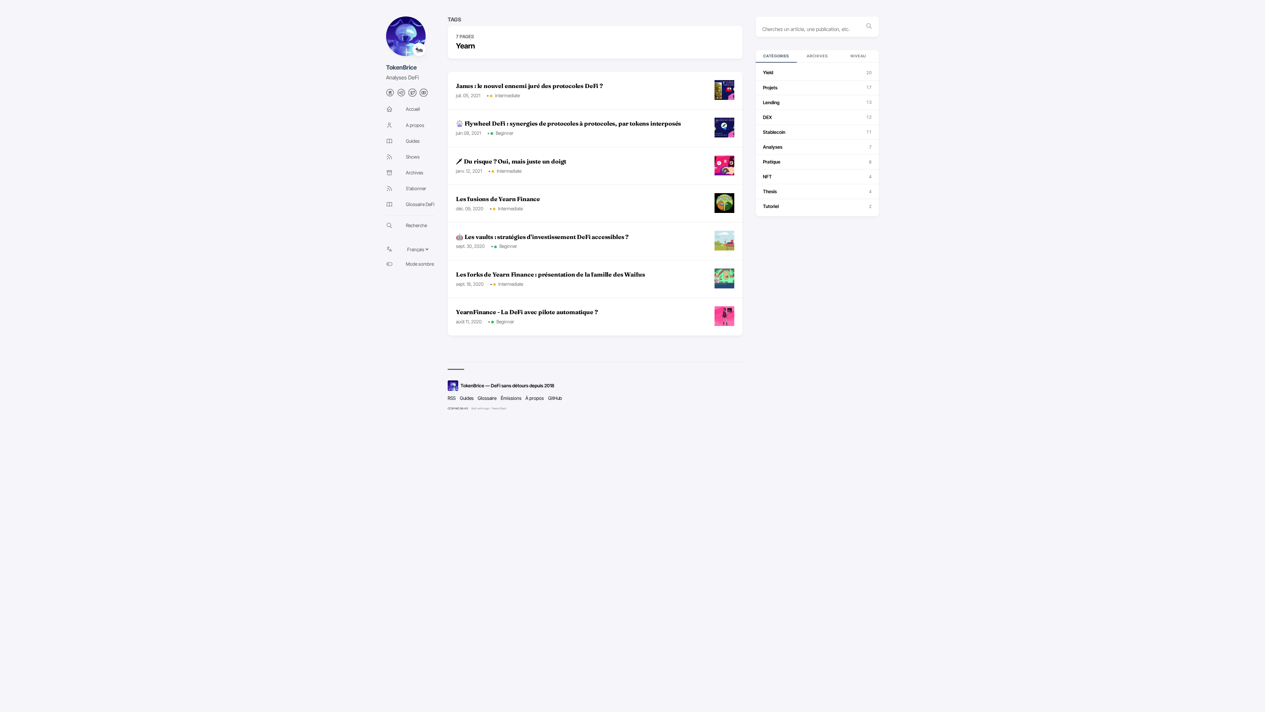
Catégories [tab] (776, 56)
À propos (534, 398)
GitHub (555, 398)
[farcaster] (390, 94)
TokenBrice (401, 67)
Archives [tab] (817, 56)
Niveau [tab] (858, 56)
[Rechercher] (869, 26)
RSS (452, 398)
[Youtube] (424, 94)
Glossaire (487, 398)
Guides (467, 398)
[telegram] (401, 94)
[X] (412, 94)
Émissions (511, 398)
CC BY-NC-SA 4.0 (458, 408)
